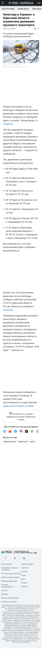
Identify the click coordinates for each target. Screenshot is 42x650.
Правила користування (10, 577)
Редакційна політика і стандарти (9, 569)
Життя (23, 579)
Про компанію (6, 564)
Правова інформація (9, 581)
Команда (4, 594)
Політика (24, 571)
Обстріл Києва (8, 9)
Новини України (27, 564)
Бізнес (23, 575)
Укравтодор (23, 441)
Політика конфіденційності (7, 586)
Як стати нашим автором (11, 573)
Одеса (32, 441)
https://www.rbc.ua (8, 612)
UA (39, 3)
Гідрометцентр (10, 441)
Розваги (24, 583)
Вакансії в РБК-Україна (10, 598)
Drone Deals (23, 9)
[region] (21, 87)
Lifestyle (24, 586)
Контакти (4, 590)
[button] (3, 3)
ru (31, 553)
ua (35, 553)
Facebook (8, 124)
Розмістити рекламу (9, 602)
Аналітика (25, 568)
